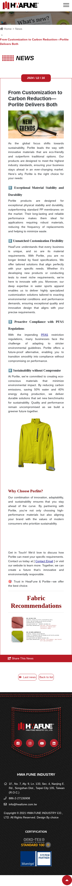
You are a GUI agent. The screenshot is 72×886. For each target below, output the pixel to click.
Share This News (22, 658)
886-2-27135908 (19, 798)
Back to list (46, 677)
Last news (29, 677)
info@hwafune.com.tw (23, 804)
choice (54, 817)
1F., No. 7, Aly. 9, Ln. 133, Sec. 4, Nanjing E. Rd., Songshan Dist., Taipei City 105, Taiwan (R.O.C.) (37, 788)
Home (7, 28)
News (18, 28)
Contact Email (44, 561)
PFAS (44, 334)
